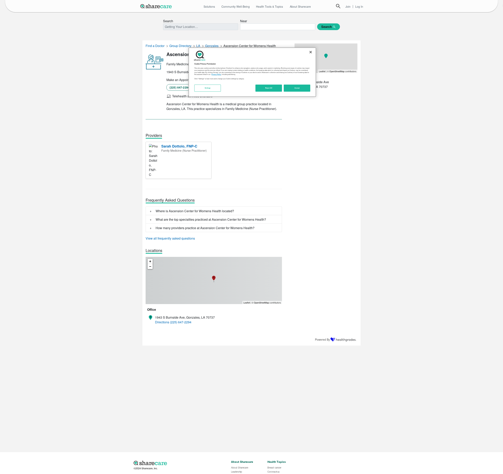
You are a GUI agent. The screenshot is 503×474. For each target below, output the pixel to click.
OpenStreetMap (261, 302)
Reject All (268, 88)
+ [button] (150, 261)
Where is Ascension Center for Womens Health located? (195, 211)
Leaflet (246, 302)
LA (198, 45)
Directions (162, 322)
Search (338, 6)
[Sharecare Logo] (157, 6)
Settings (208, 88)
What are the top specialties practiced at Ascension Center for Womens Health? (211, 219)
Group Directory (180, 45)
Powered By (322, 339)
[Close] (310, 52)
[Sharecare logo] (177, 463)
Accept (297, 88)
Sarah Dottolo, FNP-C (179, 146)
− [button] (150, 266)
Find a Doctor (155, 45)
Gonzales (211, 45)
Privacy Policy (216, 74)
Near (243, 21)
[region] (252, 72)
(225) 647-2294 (179, 87)
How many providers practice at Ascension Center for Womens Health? (205, 228)
